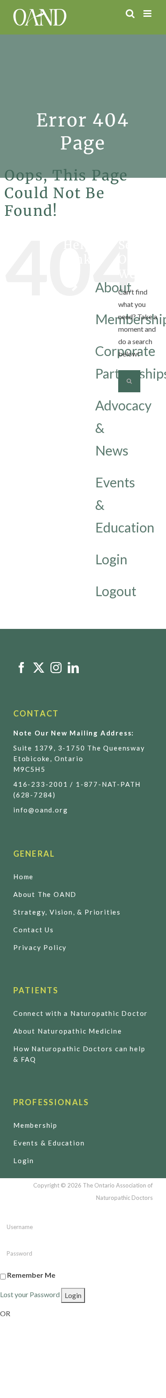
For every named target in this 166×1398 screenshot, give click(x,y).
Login (111, 559)
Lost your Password (30, 1294)
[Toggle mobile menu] (148, 13)
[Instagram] (56, 667)
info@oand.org (40, 810)
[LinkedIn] (73, 667)
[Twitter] (38, 667)
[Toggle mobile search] (130, 13)
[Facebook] (21, 667)
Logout (115, 591)
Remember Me (31, 1275)
